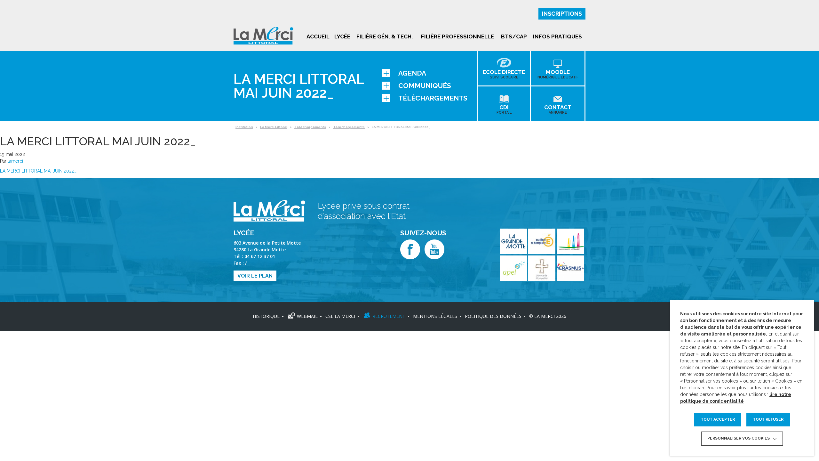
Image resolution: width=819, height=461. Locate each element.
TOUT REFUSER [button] (768, 419)
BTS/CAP (514, 36)
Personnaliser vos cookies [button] (738, 438)
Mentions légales (435, 316)
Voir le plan (255, 276)
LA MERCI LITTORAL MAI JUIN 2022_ (38, 171)
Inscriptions (562, 13)
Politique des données (493, 316)
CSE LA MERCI (340, 316)
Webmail (307, 316)
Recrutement (388, 316)
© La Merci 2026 (547, 316)
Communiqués (424, 86)
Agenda (412, 73)
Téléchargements (432, 98)
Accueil (318, 36)
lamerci (15, 161)
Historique (266, 316)
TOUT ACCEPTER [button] (718, 419)
